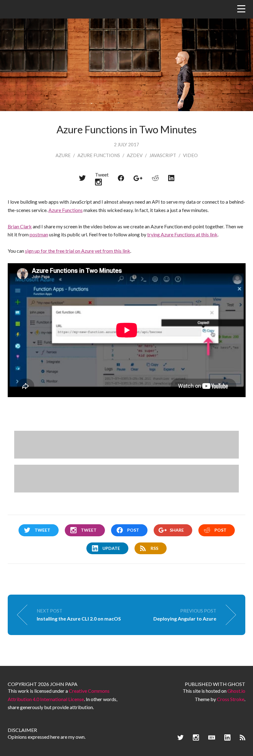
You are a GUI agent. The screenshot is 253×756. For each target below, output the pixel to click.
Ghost (236, 684)
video (190, 155)
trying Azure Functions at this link (182, 234)
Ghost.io (236, 691)
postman (39, 234)
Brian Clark (20, 226)
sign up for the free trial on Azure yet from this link (77, 251)
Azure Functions (65, 210)
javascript (162, 155)
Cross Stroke (230, 699)
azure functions (98, 155)
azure (63, 155)
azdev (135, 155)
